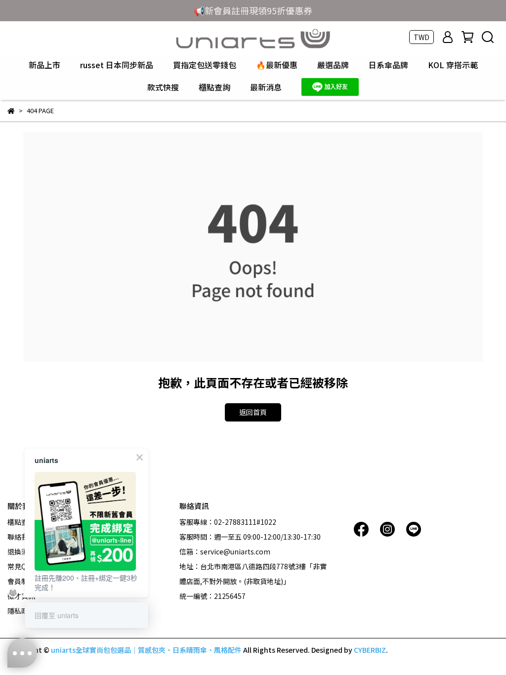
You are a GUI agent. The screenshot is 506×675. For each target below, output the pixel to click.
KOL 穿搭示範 (453, 64)
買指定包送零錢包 (204, 64)
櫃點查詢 (214, 87)
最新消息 (266, 87)
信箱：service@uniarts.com (224, 551)
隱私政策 (21, 611)
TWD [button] (421, 37)
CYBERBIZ (370, 650)
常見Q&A (21, 566)
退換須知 (21, 551)
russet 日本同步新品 (116, 64)
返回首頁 (253, 412)
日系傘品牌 (388, 64)
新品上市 (44, 64)
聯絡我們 (21, 537)
